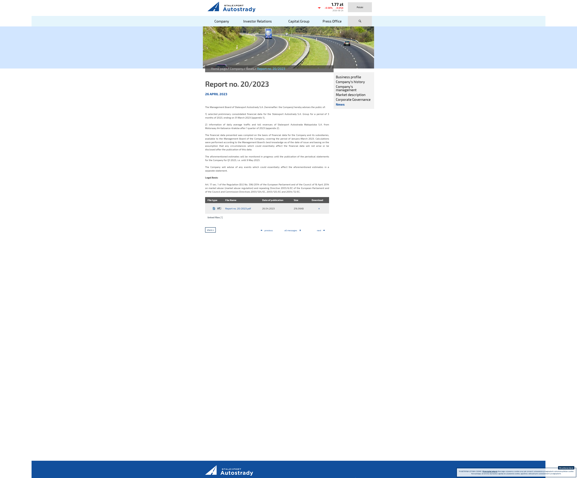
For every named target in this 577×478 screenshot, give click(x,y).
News (250, 68)
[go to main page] (260, 7)
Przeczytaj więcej (489, 471)
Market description (350, 95)
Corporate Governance (353, 99)
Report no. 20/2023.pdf (238, 208)
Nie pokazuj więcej (566, 468)
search (360, 21)
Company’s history (350, 82)
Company (236, 68)
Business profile (348, 77)
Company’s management (346, 88)
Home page (219, 68)
